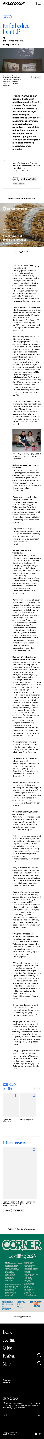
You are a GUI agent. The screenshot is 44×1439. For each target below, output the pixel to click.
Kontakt (6, 1383)
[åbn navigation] (39, 4)
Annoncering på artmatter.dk (22, 252)
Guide (7, 1347)
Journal (9, 1339)
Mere (7, 1363)
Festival (9, 1355)
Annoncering (8, 1380)
